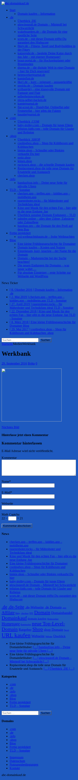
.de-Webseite (34, 607)
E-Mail (6, 492)
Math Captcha (10, 514)
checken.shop (26, 175)
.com (13, 118)
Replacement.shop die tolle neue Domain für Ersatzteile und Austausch (46, 170)
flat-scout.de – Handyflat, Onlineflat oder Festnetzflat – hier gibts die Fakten (43, 108)
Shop (37, 629)
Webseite (7, 503)
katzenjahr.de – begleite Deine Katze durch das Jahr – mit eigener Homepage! (45, 55)
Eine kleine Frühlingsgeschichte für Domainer (47, 243)
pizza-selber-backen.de (32, 100)
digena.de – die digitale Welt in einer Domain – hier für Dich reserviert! (46, 69)
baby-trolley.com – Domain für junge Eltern (45, 125)
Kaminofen (26, 624)
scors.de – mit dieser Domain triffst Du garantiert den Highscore (42, 40)
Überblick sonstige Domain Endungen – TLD (47, 215)
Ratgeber (25, 630)
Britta (31, 363)
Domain (42, 612)
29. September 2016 (14, 363)
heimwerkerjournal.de (31, 75)
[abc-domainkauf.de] (39, 3)
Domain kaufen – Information (36, 13)
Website (48, 636)
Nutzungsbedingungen (24, 764)
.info (12, 179)
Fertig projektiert (20, 233)
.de (11, 17)
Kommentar (9, 457)
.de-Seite (16, 606)
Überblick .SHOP (29, 139)
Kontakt (15, 768)
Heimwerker (53, 619)
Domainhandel (61, 613)
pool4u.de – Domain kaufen (35, 85)
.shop (13, 136)
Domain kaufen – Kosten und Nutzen (41, 247)
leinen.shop (25, 161)
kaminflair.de (26, 78)
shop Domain (53, 630)
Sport (66, 630)
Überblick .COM (28, 121)
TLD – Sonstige (20, 190)
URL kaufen (16, 635)
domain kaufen (37, 618)
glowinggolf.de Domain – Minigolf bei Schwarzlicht (43, 585)
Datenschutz (17, 761)
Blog (13, 240)
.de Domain (53, 607)
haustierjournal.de (29, 114)
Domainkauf (14, 618)
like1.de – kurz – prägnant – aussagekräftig (45, 82)
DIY (31, 613)
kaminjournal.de (28, 103)
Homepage (11, 624)
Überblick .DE (27, 21)
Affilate (8, 612)
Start (12, 10)
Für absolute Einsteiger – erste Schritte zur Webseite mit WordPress (44, 274)
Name (5, 481)
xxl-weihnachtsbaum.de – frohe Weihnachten (46, 236)
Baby (17, 613)
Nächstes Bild (10, 427)
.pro (64, 608)
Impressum (16, 757)
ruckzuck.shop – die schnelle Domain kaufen (46, 164)
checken (25, 613)
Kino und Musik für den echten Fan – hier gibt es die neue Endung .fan (47, 209)
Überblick (59, 636)
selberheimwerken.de (31, 96)
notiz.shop (24, 157)
